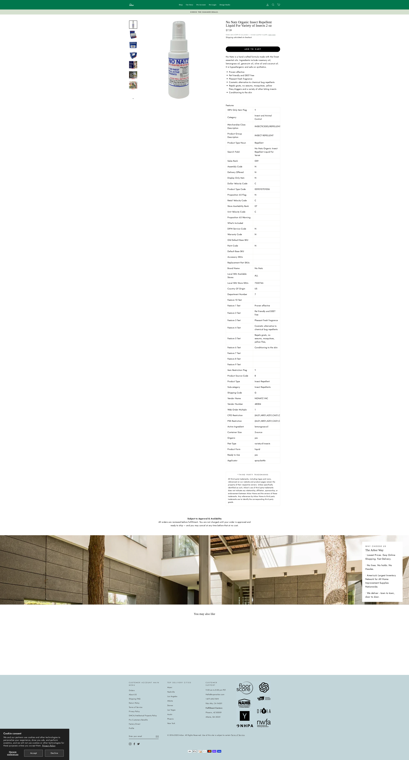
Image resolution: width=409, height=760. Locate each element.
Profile (131, 728)
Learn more (271, 35)
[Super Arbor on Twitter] (138, 743)
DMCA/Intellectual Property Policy (143, 715)
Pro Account (201, 5)
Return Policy (134, 703)
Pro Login (212, 5)
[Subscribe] (157, 736)
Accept (33, 753)
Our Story (189, 5)
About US (133, 694)
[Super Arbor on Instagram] (130, 743)
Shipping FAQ (134, 699)
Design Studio (225, 5)
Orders (132, 690)
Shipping (229, 37)
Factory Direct (134, 724)
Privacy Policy (48, 745)
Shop (181, 5)
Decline (54, 753)
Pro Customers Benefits (138, 720)
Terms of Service (135, 707)
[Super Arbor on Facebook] (134, 743)
